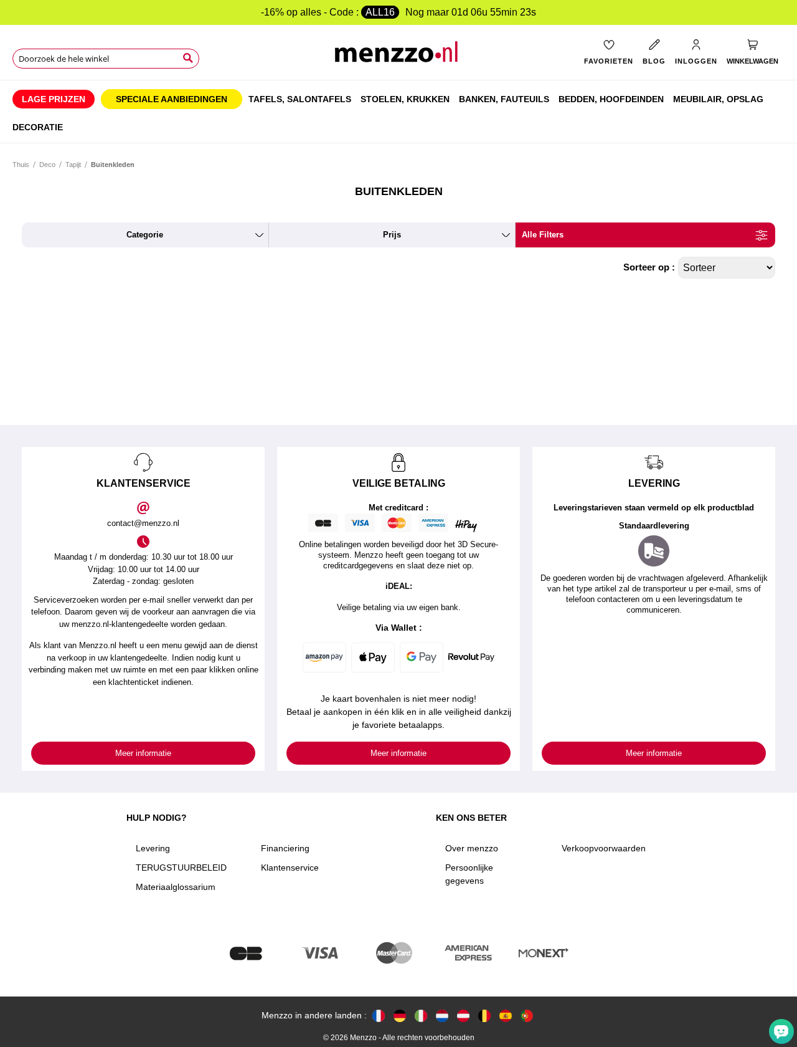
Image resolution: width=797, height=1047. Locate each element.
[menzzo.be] (484, 1015)
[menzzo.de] (399, 1015)
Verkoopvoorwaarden (604, 848)
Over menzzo (471, 848)
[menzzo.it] (421, 1015)
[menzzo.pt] (526, 1015)
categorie (144, 234)
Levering (153, 848)
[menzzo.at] (463, 1015)
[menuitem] (53, 99)
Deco (47, 164)
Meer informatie (143, 753)
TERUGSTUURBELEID (181, 867)
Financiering (285, 848)
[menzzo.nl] (442, 1015)
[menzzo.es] (505, 1015)
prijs (392, 234)
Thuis (20, 164)
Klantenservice (290, 867)
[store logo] (398, 56)
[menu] (398, 112)
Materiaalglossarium (175, 887)
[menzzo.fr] (378, 1015)
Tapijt (73, 164)
